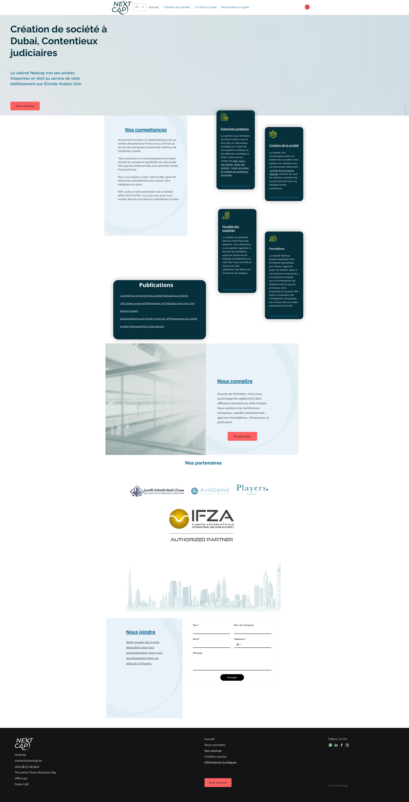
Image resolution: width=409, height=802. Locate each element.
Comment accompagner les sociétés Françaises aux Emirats (154, 295)
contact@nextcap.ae (28, 760)
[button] (307, 7)
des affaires (227, 164)
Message (197, 653)
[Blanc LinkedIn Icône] (336, 745)
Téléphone (240, 639)
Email (196, 639)
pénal (237, 164)
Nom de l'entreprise (244, 625)
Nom (196, 625)
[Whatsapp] (330, 745)
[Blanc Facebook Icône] (342, 745)
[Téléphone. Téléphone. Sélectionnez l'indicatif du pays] (239, 645)
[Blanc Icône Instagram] (347, 745)
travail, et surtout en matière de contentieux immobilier (235, 171)
